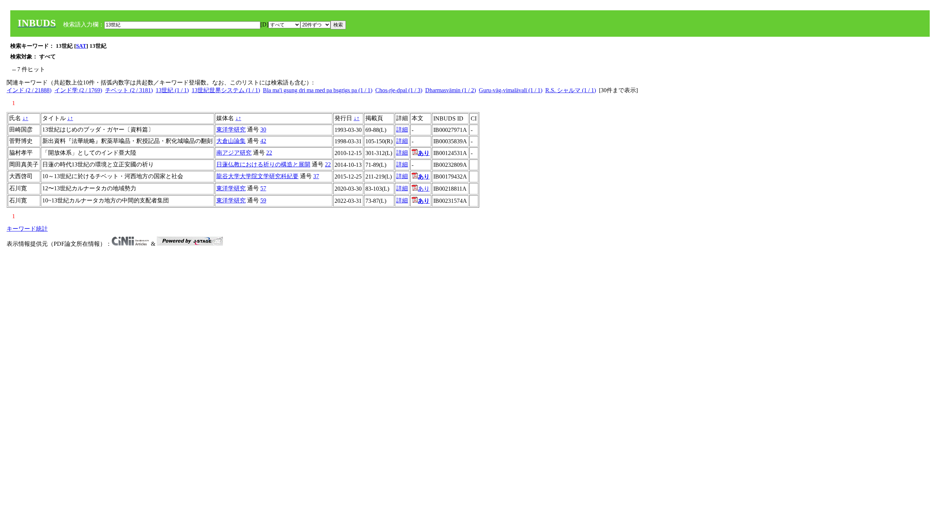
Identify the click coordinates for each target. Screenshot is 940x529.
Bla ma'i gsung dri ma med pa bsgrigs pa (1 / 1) (317, 90)
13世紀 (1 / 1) (172, 90)
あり (424, 189)
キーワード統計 (27, 229)
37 (316, 176)
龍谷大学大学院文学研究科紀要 (257, 176)
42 (263, 141)
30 (263, 129)
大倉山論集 (231, 141)
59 (263, 200)
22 (269, 153)
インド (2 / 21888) (29, 90)
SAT (81, 46)
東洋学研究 (231, 129)
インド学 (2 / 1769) (78, 90)
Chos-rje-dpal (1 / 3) (398, 90)
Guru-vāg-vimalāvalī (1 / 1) (510, 90)
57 (263, 188)
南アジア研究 (234, 153)
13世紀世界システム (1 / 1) (226, 90)
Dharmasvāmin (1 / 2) (450, 90)
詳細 (402, 129)
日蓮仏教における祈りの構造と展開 (263, 164)
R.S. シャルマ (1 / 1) (570, 90)
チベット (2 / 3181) (129, 90)
